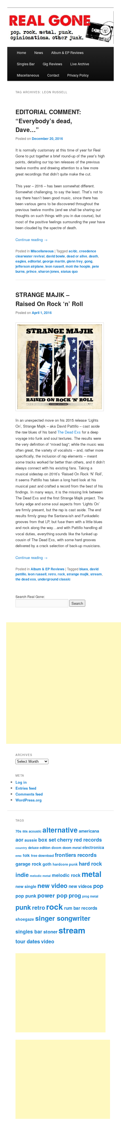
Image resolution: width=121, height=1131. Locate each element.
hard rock (90, 863)
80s (25, 831)
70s (18, 831)
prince (31, 271)
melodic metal (40, 876)
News (38, 52)
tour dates (27, 941)
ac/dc (73, 250)
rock (61, 574)
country (21, 848)
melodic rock (66, 875)
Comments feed (29, 794)
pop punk (25, 895)
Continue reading (31, 239)
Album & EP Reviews (67, 52)
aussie (30, 840)
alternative (60, 830)
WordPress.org (28, 800)
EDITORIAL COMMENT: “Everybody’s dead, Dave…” (48, 120)
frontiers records (76, 855)
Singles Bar (26, 63)
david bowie (55, 256)
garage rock (28, 863)
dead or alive (77, 256)
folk (26, 855)
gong (88, 261)
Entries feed (25, 788)
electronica (93, 847)
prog (75, 895)
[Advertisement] (66, 992)
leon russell (54, 266)
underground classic (54, 579)
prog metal (90, 896)
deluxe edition (39, 847)
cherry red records (79, 839)
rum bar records (80, 908)
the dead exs (25, 579)
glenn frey (75, 261)
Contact (53, 75)
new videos (80, 886)
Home (21, 52)
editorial (34, 261)
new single (25, 886)
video (47, 941)
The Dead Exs (69, 432)
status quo (69, 271)
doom (56, 847)
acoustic (35, 831)
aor (19, 839)
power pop (52, 895)
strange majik (78, 574)
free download (42, 855)
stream (96, 574)
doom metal (71, 847)
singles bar (28, 931)
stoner (50, 931)
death (93, 256)
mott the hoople (78, 266)
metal (92, 873)
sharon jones (48, 271)
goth (46, 864)
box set (47, 839)
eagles (20, 261)
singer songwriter (62, 918)
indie (22, 874)
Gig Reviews (52, 63)
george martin (53, 261)
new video (52, 885)
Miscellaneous (28, 75)
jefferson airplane (29, 266)
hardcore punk (65, 864)
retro (52, 574)
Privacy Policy (78, 75)
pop (98, 885)
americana (89, 831)
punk (23, 907)
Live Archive (79, 63)
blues (83, 568)
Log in (21, 782)
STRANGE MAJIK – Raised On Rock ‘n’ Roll (49, 299)
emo (18, 855)
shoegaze (24, 919)
